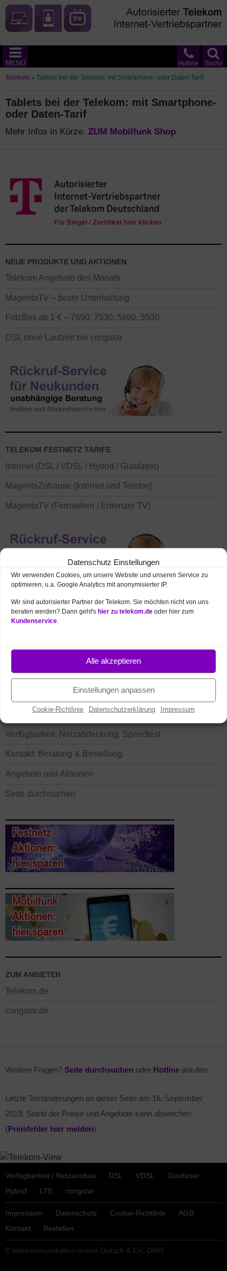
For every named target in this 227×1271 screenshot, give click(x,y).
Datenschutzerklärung (122, 709)
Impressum (177, 709)
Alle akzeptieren (113, 660)
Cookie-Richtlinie (57, 709)
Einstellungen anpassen (114, 689)
